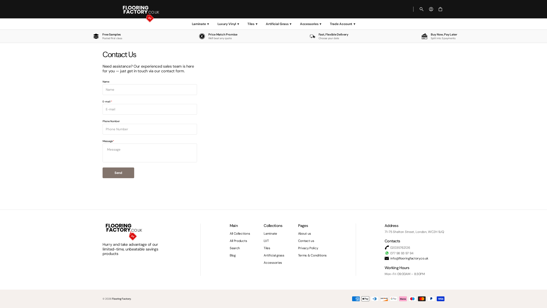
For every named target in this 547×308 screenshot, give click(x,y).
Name (106, 81)
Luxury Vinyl (228, 24)
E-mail (107, 101)
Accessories (310, 24)
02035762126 (399, 248)
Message (108, 141)
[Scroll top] (541, 302)
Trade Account (342, 24)
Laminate (200, 24)
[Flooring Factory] (132, 9)
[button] (421, 9)
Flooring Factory (121, 298)
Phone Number (111, 121)
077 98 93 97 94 (401, 253)
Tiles (252, 24)
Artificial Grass (278, 24)
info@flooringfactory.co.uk (409, 258)
